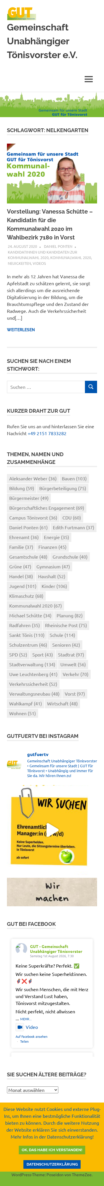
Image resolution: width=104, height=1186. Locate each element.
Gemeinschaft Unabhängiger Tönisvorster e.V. (42, 41)
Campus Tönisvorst (33, 517)
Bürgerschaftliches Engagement (46, 508)
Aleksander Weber (33, 478)
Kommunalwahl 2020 (70, 257)
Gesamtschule (28, 556)
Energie (56, 537)
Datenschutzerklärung (52, 1164)
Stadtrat (71, 654)
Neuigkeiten (19, 263)
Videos (39, 263)
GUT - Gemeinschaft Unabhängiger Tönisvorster (56, 949)
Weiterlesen (21, 330)
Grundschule (70, 556)
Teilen (24, 1041)
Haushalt (51, 576)
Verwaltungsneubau (34, 693)
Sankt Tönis (26, 635)
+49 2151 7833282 (47, 433)
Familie (21, 547)
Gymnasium (53, 566)
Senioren (66, 645)
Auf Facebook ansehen (31, 1036)
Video (32, 1027)
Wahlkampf (25, 703)
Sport (42, 654)
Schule (62, 635)
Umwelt (73, 664)
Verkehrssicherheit (33, 684)
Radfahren (24, 625)
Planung (70, 615)
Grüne (20, 566)
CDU (71, 517)
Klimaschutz (26, 596)
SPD (18, 654)
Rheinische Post (66, 625)
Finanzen (52, 547)
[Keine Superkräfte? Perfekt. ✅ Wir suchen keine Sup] (52, 830)
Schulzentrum (28, 645)
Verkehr (75, 674)
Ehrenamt (24, 537)
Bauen (74, 478)
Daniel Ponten (58, 246)
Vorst (75, 693)
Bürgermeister (29, 498)
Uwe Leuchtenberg (33, 674)
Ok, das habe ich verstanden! (52, 1150)
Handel (21, 576)
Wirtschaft (62, 703)
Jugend (22, 586)
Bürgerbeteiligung (62, 488)
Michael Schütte (30, 615)
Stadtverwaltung (32, 664)
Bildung (21, 488)
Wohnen (22, 713)
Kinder (54, 586)
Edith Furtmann (73, 527)
